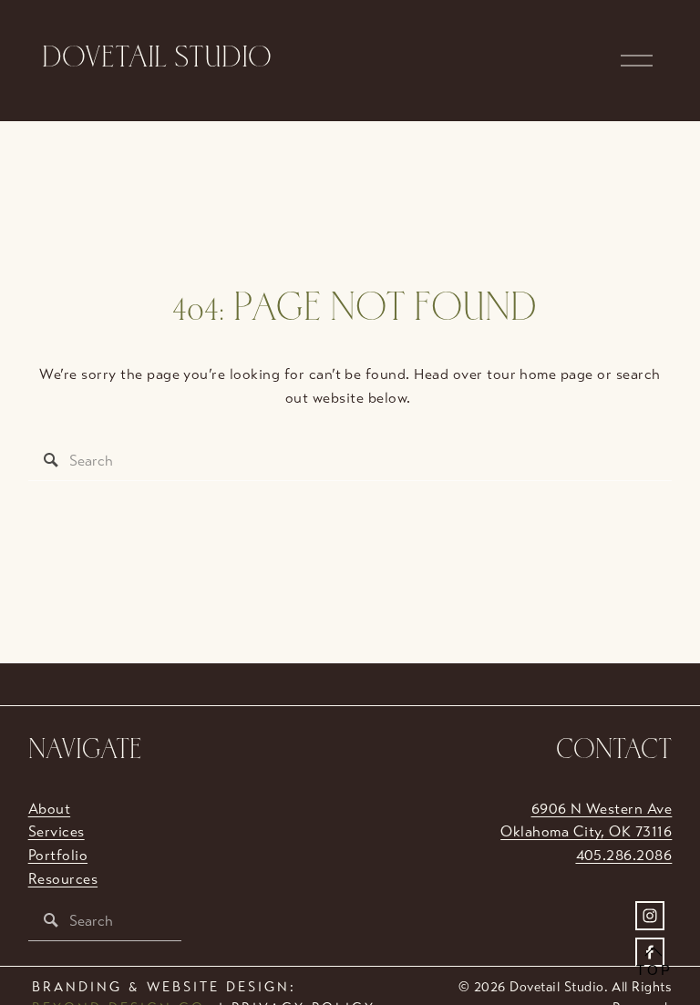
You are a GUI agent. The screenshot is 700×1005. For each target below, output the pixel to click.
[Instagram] (649, 915)
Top (654, 970)
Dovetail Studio (157, 59)
